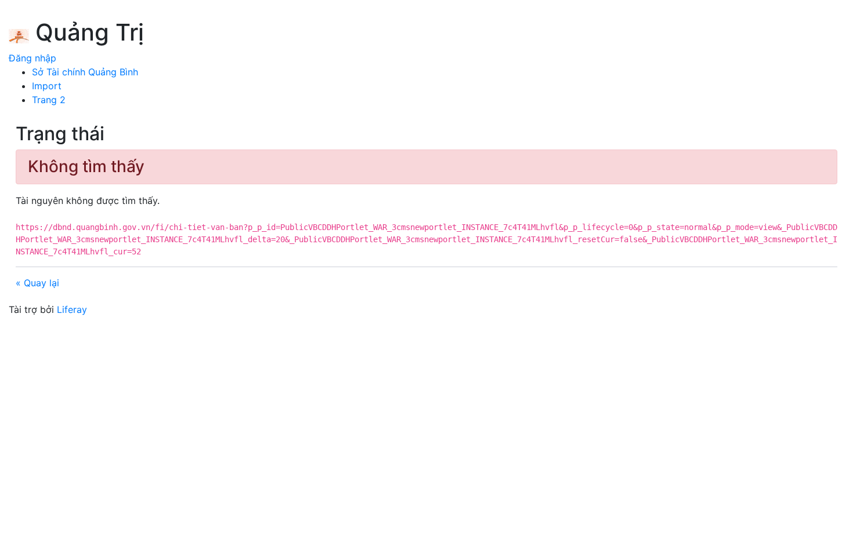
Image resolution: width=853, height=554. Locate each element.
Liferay (72, 309)
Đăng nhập (32, 58)
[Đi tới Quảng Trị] (19, 34)
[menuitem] (85, 72)
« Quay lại (37, 283)
